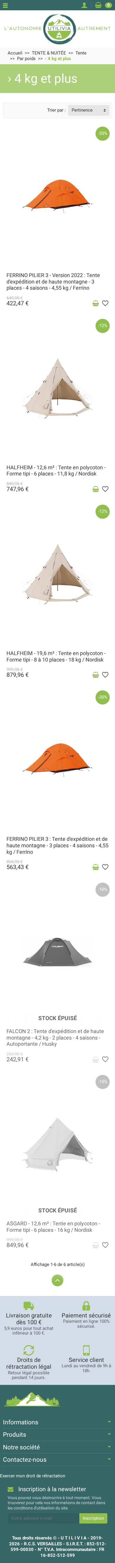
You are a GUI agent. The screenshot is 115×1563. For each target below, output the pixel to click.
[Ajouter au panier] (95, 303)
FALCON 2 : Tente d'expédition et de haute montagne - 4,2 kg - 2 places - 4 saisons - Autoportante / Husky (55, 1037)
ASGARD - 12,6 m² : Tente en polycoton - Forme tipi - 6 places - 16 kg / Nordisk (53, 1226)
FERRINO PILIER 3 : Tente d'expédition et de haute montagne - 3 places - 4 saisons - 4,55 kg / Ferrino (57, 845)
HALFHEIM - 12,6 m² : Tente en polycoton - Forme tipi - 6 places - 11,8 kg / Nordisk (56, 470)
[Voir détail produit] (95, 1059)
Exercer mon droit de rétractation (32, 1476)
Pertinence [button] (82, 110)
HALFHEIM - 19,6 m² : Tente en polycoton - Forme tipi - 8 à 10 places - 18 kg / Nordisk (56, 656)
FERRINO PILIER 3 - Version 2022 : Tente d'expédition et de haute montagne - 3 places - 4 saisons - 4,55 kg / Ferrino (53, 281)
